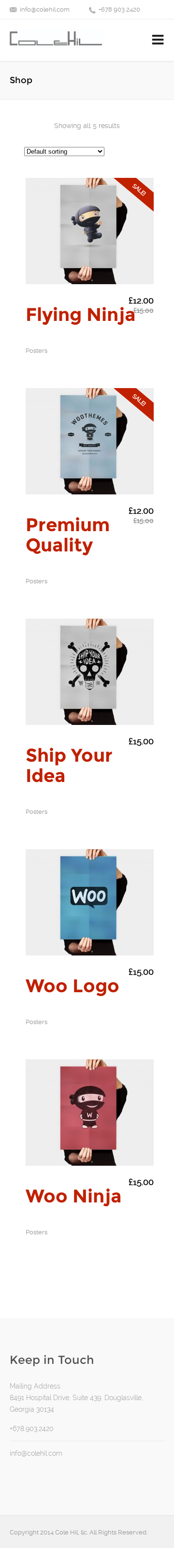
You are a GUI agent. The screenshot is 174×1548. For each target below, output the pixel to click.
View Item (122, 274)
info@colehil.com (45, 9)
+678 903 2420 (119, 9)
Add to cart (57, 274)
